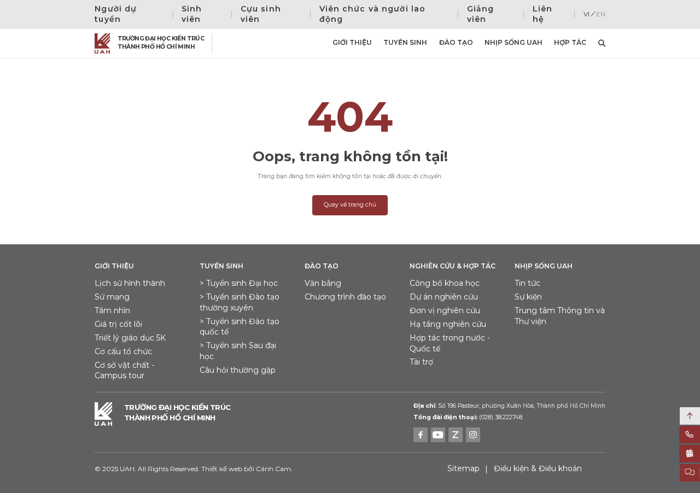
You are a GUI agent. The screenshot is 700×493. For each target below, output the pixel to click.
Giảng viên (480, 14)
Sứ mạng (112, 297)
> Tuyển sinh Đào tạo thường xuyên (239, 302)
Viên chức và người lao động (372, 14)
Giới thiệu (352, 42)
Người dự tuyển (116, 14)
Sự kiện (528, 297)
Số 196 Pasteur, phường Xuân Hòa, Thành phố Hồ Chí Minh (509, 405)
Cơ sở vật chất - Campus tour (124, 370)
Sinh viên (192, 14)
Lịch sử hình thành (130, 283)
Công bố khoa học (445, 283)
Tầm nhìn (112, 310)
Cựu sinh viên (261, 14)
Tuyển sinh (405, 42)
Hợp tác (570, 42)
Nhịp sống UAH (513, 42)
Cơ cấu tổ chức (123, 351)
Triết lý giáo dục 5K (130, 338)
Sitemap (463, 468)
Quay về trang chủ (350, 204)
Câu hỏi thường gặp (238, 370)
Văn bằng (323, 283)
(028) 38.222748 (500, 417)
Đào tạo (456, 42)
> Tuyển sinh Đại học (239, 283)
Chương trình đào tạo (345, 297)
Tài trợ (421, 362)
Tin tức (527, 283)
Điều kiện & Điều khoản (538, 468)
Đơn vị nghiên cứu (445, 310)
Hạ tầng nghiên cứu (448, 324)
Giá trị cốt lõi (118, 324)
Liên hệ (542, 14)
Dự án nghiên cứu (444, 297)
